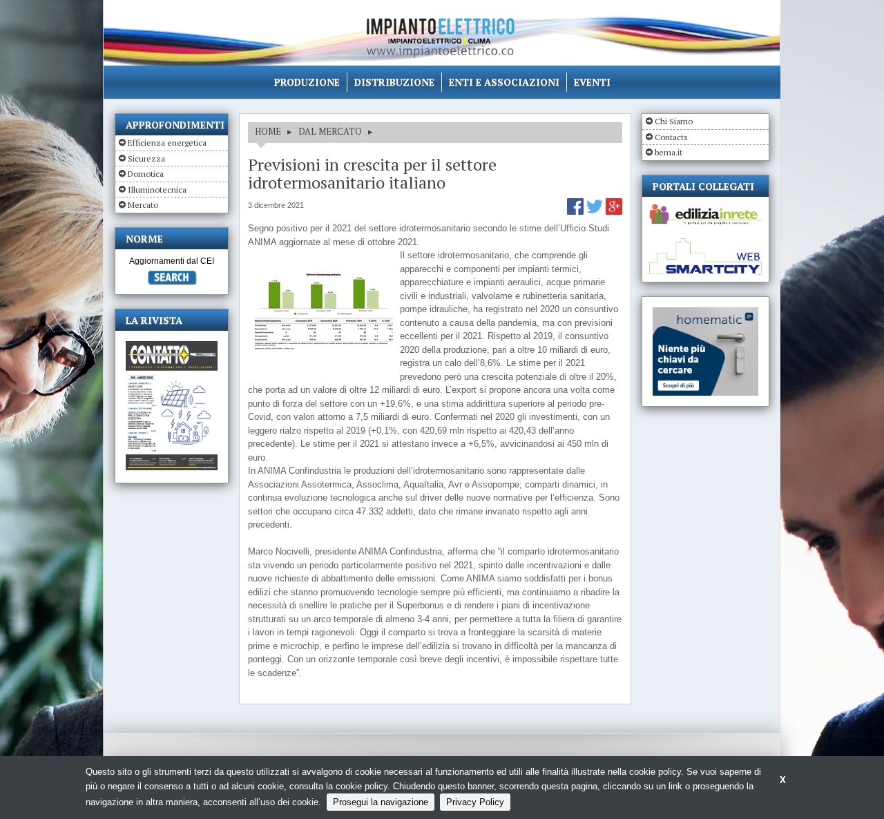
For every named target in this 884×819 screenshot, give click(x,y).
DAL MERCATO (330, 131)
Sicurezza (146, 158)
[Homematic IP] (705, 313)
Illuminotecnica (157, 189)
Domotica (146, 173)
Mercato (143, 205)
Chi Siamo (674, 121)
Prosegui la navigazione (380, 802)
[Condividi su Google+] (614, 211)
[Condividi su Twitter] (596, 211)
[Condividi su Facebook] (576, 211)
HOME (268, 131)
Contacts (671, 137)
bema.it (668, 152)
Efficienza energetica (167, 142)
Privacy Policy (475, 802)
